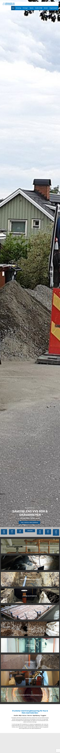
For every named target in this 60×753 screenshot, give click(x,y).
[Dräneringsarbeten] (30, 662)
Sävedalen (4, 532)
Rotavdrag (18, 8)
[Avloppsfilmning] (30, 678)
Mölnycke (40, 532)
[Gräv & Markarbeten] (30, 612)
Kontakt (46, 8)
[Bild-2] (30, 645)
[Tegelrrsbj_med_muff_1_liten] (30, 695)
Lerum (20, 531)
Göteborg (30, 530)
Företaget (25, 8)
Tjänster (31, 8)
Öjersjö (48, 532)
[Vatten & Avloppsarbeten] (30, 595)
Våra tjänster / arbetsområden (29, 522)
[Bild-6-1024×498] (30, 629)
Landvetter (56, 532)
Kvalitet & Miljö (38, 8)
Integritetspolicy (54, 8)
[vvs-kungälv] (30, 546)
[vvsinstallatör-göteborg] (30, 562)
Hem (13, 8)
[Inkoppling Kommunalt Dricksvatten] (30, 579)
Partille (12, 532)
